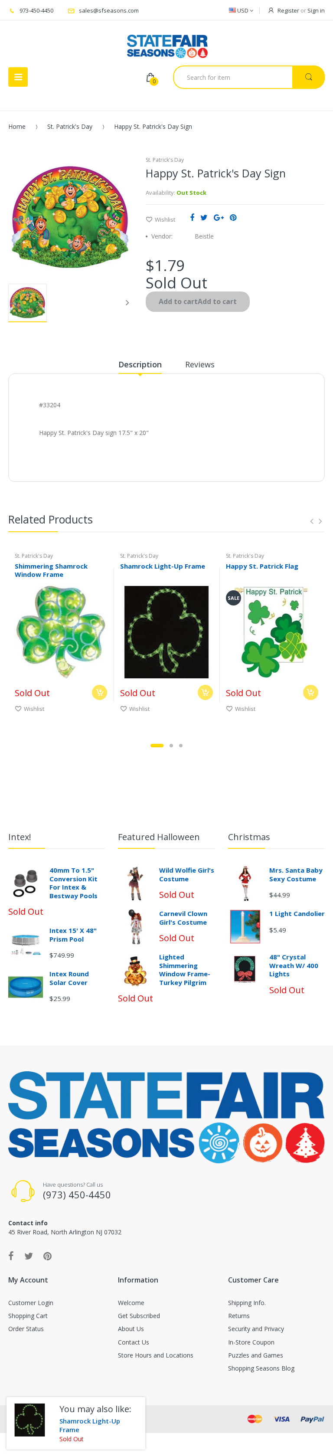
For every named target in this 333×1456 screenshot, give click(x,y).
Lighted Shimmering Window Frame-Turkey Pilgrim (184, 969)
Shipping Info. (247, 1303)
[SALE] (272, 631)
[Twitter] (204, 217)
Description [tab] (140, 364)
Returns (239, 1316)
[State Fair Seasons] (167, 43)
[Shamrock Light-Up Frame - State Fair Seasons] (29, 1420)
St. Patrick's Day (69, 126)
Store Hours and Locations (155, 1355)
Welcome (131, 1303)
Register (288, 10)
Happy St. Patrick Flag (262, 566)
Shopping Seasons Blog (261, 1368)
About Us (131, 1329)
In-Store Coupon (251, 1342)
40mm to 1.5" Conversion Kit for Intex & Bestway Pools (73, 883)
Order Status (26, 1329)
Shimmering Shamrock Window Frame (51, 570)
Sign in (316, 10)
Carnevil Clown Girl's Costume (183, 917)
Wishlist (165, 219)
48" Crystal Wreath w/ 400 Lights (293, 965)
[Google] (219, 217)
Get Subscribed (139, 1316)
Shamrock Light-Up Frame (162, 566)
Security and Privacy (256, 1329)
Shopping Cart (28, 1316)
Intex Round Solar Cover (69, 978)
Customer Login (30, 1303)
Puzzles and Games (255, 1355)
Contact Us (133, 1342)
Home (17, 126)
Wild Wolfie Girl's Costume (186, 874)
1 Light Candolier (297, 913)
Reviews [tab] (200, 364)
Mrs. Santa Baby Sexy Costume (296, 874)
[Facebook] (192, 217)
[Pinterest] (233, 217)
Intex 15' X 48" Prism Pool (73, 934)
